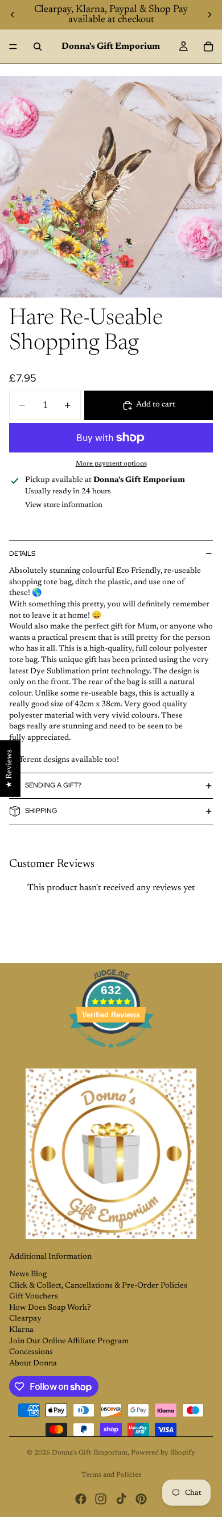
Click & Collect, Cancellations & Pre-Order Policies (98, 1286)
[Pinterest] (141, 1499)
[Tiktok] (121, 1499)
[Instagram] (101, 1499)
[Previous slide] (12, 14)
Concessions (31, 1352)
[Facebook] (81, 1499)
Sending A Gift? (53, 785)
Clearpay (25, 1319)
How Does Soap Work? (50, 1308)
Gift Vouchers (33, 1297)
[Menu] (13, 46)
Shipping (41, 810)
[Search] (37, 46)
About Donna (33, 1364)
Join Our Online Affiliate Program (69, 1342)
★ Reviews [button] (10, 768)
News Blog (28, 1275)
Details (22, 553)
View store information (63, 505)
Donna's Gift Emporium (90, 1452)
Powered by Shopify (163, 1452)
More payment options (111, 463)
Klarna (21, 1330)
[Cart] (208, 46)
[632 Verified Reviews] (111, 1055)
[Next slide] (209, 14)
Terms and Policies (111, 1475)
